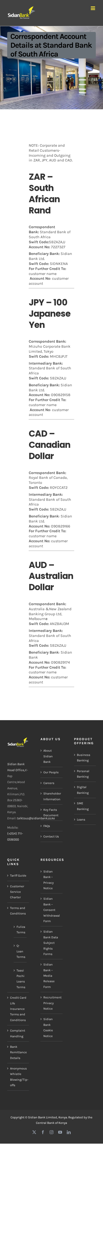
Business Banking (83, 757)
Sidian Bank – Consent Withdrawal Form (51, 910)
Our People (51, 772)
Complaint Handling (17, 1033)
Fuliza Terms (20, 929)
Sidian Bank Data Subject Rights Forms (50, 943)
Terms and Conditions (18, 910)
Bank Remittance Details (18, 1052)
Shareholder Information (51, 796)
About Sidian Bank (48, 756)
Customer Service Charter (17, 891)
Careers (48, 783)
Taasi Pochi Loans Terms (20, 979)
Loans (81, 819)
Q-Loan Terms (20, 951)
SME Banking (83, 806)
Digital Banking (83, 789)
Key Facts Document (50, 812)
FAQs (46, 826)
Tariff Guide (18, 875)
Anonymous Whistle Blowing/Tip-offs (18, 1077)
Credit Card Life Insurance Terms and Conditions (18, 1009)
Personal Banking (83, 773)
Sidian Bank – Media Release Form (49, 976)
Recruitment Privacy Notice (51, 1003)
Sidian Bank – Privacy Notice (48, 880)
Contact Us (51, 836)
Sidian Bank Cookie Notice (48, 1027)
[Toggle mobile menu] (93, 8)
